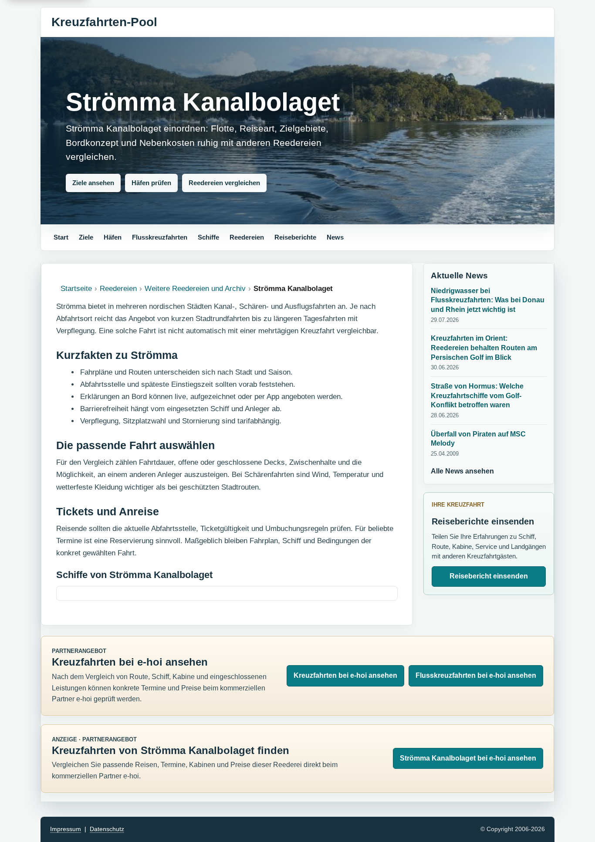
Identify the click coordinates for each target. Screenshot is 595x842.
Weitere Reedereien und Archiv (195, 288)
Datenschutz (107, 828)
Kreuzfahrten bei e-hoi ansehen (345, 675)
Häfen (113, 237)
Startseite (76, 288)
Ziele (86, 237)
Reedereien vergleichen (224, 182)
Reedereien (247, 237)
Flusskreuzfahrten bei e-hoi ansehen (476, 675)
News (335, 237)
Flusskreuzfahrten (159, 237)
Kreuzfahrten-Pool (104, 22)
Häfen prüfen (151, 182)
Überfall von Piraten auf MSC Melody (478, 438)
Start (61, 237)
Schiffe (208, 237)
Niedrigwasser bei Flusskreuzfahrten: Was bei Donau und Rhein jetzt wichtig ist (487, 300)
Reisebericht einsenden (489, 576)
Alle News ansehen (462, 471)
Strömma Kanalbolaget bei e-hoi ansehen (468, 758)
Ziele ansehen (93, 182)
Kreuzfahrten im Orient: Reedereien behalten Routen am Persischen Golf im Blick (484, 348)
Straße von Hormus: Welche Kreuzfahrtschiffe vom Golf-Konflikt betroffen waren (477, 395)
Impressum (65, 828)
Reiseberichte (295, 237)
